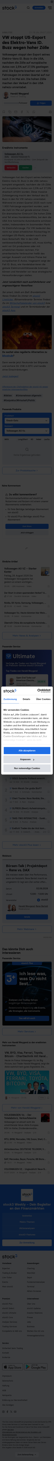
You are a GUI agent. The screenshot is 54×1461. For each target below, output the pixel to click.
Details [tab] (26, 699)
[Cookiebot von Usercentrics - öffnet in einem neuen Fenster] (38, 691)
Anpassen (25, 759)
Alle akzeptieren (27, 750)
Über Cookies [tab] (43, 699)
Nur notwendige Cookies (27, 768)
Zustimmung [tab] (10, 699)
